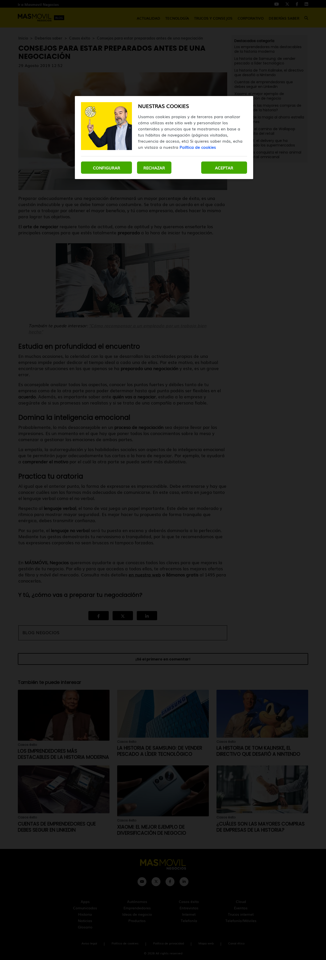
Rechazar (154, 168)
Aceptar (224, 168)
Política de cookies (198, 147)
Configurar (106, 168)
